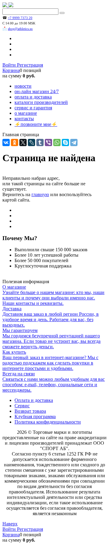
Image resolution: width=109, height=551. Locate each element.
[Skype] (65, 142)
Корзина (11, 70)
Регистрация (30, 64)
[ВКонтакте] (6, 142)
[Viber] (48, 142)
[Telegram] (74, 142)
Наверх (10, 523)
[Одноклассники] (14, 142)
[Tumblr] (40, 142)
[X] (23, 142)
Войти (9, 64)
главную (40, 194)
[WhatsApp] (57, 142)
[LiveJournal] (31, 142)
